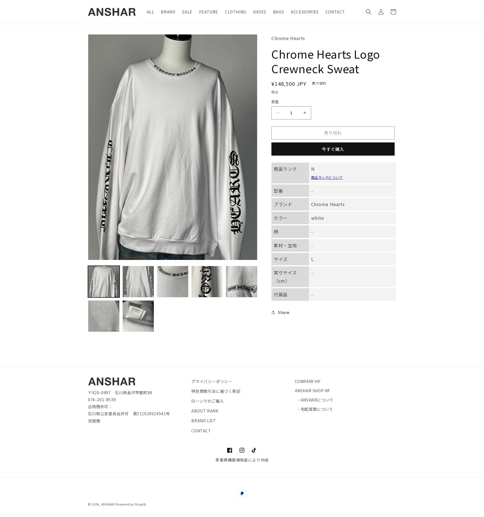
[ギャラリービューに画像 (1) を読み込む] (104, 281)
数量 (275, 101)
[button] (368, 12)
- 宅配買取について (315, 409)
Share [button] (284, 312)
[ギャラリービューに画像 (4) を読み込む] (207, 281)
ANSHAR (107, 504)
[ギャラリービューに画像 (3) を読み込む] (173, 281)
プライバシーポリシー (211, 381)
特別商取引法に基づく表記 (215, 391)
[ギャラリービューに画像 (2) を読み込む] (138, 281)
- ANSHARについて (316, 400)
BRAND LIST (203, 420)
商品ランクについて (327, 177)
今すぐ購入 (333, 149)
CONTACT (201, 430)
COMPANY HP (308, 381)
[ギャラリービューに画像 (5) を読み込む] (241, 281)
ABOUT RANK (204, 411)
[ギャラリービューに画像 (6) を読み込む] (104, 316)
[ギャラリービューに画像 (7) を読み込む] (138, 316)
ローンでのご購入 (207, 401)
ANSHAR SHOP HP (312, 390)
